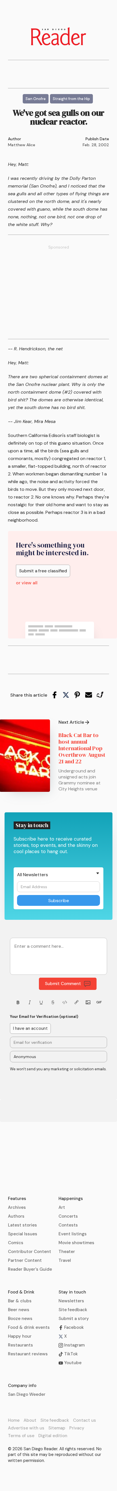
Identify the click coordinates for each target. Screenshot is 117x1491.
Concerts (68, 1216)
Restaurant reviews (28, 1354)
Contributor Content (29, 1251)
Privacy (76, 1428)
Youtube (72, 1363)
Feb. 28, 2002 (96, 144)
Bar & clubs (20, 1301)
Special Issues (22, 1234)
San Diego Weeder (26, 1394)
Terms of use (21, 1436)
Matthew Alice (21, 144)
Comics (15, 1243)
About (30, 1420)
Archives (17, 1207)
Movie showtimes (76, 1243)
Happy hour (20, 1336)
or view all (26, 583)
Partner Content (25, 1260)
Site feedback (72, 1310)
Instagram (74, 1345)
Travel (64, 1260)
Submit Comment (63, 983)
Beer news (18, 1310)
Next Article (71, 722)
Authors (16, 1216)
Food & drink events (29, 1327)
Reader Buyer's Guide (30, 1269)
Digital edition (52, 1436)
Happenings (70, 1198)
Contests (68, 1225)
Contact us (84, 1420)
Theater (66, 1251)
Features (17, 1198)
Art (61, 1207)
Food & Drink (21, 1292)
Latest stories (22, 1225)
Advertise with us (26, 1428)
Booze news (20, 1318)
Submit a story (73, 1318)
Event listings (72, 1234)
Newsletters (71, 1301)
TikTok (70, 1354)
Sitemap (56, 1428)
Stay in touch (72, 1292)
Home (14, 1420)
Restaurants (20, 1345)
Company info (22, 1385)
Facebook (73, 1327)
